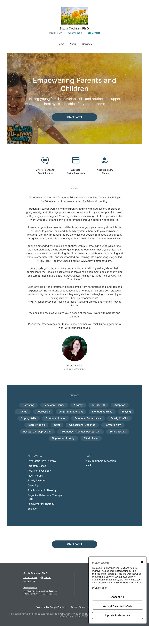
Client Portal (74, 117)
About (73, 43)
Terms (82, 607)
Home (60, 43)
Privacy (74, 607)
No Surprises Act (30, 588)
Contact (96, 32)
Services (87, 43)
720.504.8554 (75, 32)
